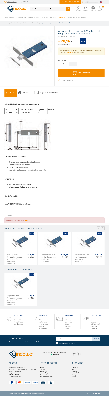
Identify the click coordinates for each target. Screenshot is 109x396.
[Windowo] (15, 8)
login (26, 220)
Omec (65, 36)
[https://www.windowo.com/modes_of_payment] (54, 382)
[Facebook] (87, 393)
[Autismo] (79, 353)
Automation (29, 17)
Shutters (53, 17)
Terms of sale (75, 373)
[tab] (10, 93)
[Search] (68, 9)
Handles (19, 17)
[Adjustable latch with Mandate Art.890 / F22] (28, 53)
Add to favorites (67, 80)
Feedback (74, 371)
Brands (42, 367)
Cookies (74, 376)
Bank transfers (44, 375)
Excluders (82, 17)
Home (6, 23)
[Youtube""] (96, 393)
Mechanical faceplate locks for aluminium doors (57, 23)
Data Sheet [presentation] (27, 93)
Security (62, 17)
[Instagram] (90, 393)
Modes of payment (45, 373)
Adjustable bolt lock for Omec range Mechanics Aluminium (82, 258)
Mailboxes (72, 17)
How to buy (43, 371)
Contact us (75, 367)
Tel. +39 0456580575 (15, 371)
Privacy (74, 375)
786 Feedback (11, 2)
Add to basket (84, 73)
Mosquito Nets (41, 17)
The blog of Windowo (70, 2)
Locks (20, 23)
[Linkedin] (99, 393)
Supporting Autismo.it (46, 376)
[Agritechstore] (74, 353)
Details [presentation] (12, 93)
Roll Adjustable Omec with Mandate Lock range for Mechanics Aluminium (15, 259)
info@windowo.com (91, 2)
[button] (78, 8)
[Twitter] (93, 393)
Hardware (9, 17)
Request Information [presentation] (49, 93)
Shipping (42, 369)
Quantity (62, 60)
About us (74, 369)
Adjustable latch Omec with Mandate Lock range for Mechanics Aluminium (15, 300)
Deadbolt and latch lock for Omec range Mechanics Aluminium (48, 258)
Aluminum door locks (31, 23)
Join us (96, 339)
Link (74, 343)
